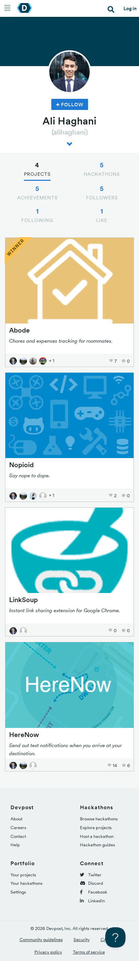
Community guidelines (41, 939)
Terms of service (89, 952)
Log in (130, 8)
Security (82, 939)
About (16, 819)
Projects (37, 169)
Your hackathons (26, 883)
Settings (18, 892)
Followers (102, 193)
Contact (18, 836)
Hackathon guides (97, 845)
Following (37, 215)
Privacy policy (48, 952)
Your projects (23, 875)
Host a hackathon (97, 836)
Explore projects (96, 827)
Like (101, 215)
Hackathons (102, 169)
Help (15, 845)
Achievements (37, 193)
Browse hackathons (99, 819)
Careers (18, 827)
